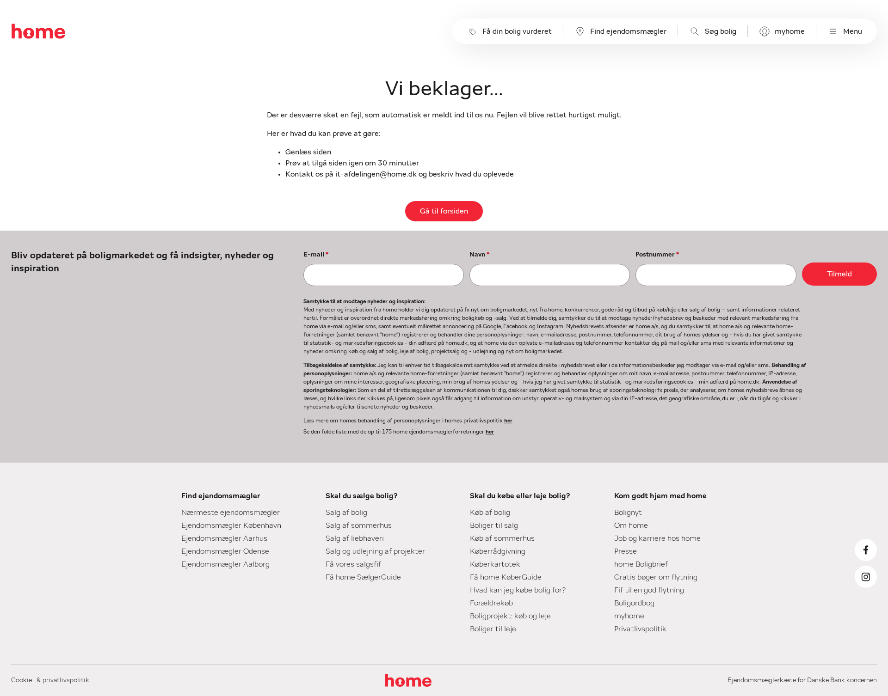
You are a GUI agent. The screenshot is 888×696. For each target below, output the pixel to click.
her (508, 420)
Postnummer (657, 254)
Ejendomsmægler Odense (225, 551)
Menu (852, 31)
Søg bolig (720, 31)
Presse (625, 551)
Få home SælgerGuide (363, 577)
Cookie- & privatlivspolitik (50, 680)
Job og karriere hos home (657, 538)
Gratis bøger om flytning (655, 577)
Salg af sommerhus (359, 525)
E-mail (315, 254)
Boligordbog (634, 603)
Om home (631, 525)
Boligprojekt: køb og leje (510, 616)
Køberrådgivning (497, 551)
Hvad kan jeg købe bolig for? (518, 590)
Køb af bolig (490, 512)
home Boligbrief (641, 564)
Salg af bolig (346, 512)
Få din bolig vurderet (517, 31)
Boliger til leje (493, 629)
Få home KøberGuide (506, 577)
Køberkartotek (495, 564)
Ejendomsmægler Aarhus (224, 538)
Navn (479, 254)
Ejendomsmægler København (231, 525)
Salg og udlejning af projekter (375, 551)
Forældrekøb (491, 603)
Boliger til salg (494, 525)
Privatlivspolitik (640, 629)
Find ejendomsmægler (628, 31)
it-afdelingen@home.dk (376, 174)
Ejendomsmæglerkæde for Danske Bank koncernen (802, 680)
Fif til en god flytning (649, 590)
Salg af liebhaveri (355, 538)
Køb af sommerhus (502, 538)
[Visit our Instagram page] (866, 577)
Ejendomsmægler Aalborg (225, 564)
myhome (790, 31)
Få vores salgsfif (353, 564)
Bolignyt (628, 512)
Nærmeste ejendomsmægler (230, 512)
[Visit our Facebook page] (866, 550)
